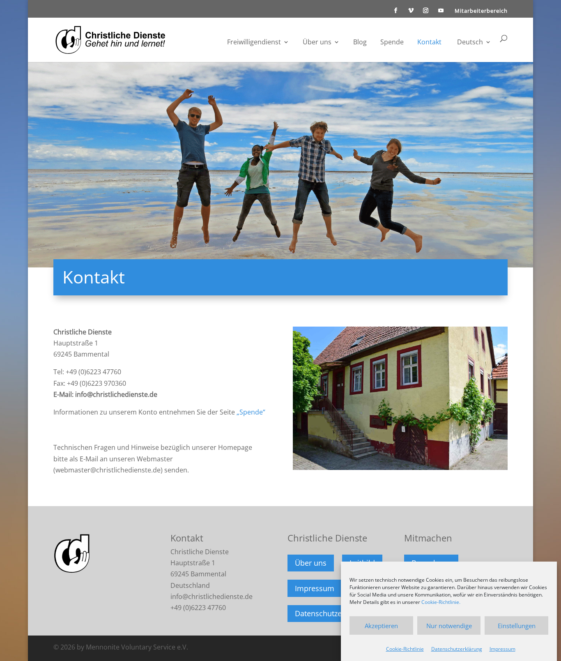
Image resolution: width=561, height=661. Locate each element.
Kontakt (429, 42)
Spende (392, 42)
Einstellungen (517, 625)
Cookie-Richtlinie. (440, 602)
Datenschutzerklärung (456, 648)
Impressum (502, 648)
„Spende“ (251, 412)
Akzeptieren (381, 625)
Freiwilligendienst (254, 42)
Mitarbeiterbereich (481, 11)
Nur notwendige (449, 625)
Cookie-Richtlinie (405, 648)
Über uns (317, 42)
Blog (360, 42)
